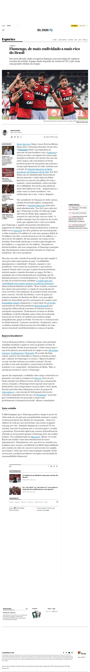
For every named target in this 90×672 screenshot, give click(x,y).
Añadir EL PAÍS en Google (52, 137)
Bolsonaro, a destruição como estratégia (78, 208)
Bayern (38, 378)
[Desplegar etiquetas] (57, 502)
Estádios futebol (39, 502)
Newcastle (29, 353)
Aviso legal (18, 666)
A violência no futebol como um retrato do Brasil (40, 476)
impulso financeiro (36, 205)
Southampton (17, 353)
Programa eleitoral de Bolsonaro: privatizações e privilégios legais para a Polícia (78, 226)
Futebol (55, 39)
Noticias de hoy (5, 668)
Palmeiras (51, 152)
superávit (18, 230)
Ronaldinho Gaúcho (11, 303)
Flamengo (12, 46)
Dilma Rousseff (41, 305)
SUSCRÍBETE (74, 25)
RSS (66, 666)
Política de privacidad (34, 666)
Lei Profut (51, 303)
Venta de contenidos (11, 666)
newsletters (7, 608)
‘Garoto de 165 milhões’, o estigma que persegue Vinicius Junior (7, 198)
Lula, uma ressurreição (79, 213)
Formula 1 (85, 39)
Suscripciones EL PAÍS (48, 666)
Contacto (4, 666)
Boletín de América (9, 612)
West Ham (53, 350)
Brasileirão (41, 395)
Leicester (6, 353)
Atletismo (70, 39)
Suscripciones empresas (59, 666)
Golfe (79, 39)
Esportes (8, 39)
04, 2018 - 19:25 (16, 132)
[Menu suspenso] (3, 30)
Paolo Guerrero (23, 144)
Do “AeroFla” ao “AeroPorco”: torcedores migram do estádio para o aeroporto (40, 488)
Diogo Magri (15, 130)
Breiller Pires (26, 479)
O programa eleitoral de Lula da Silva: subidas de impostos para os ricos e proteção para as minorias (78, 219)
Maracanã (35, 437)
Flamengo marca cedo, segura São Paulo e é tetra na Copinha (7, 216)
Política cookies (25, 666)
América (11, 502)
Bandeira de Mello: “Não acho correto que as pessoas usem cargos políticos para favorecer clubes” (7, 161)
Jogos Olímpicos (62, 39)
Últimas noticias (74, 204)
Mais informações (14, 510)
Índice (68, 666)
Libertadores (8, 392)
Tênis (75, 39)
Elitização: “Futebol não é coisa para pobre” (8, 180)
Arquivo (34, 608)
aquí (47, 510)
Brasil (45, 502)
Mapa (41, 666)
